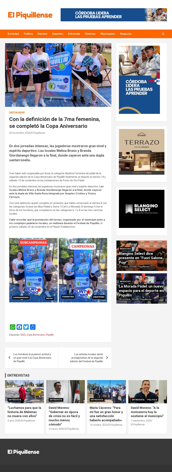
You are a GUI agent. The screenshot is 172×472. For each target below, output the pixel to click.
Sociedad (13, 33)
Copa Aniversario (36, 334)
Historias (90, 33)
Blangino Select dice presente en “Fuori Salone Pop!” (140, 258)
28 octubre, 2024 (128, 299)
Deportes (57, 33)
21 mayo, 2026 (127, 266)
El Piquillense (38, 133)
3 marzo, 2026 (56, 428)
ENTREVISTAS (18, 375)
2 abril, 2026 (14, 420)
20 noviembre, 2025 (19, 133)
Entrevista (74, 33)
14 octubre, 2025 (99, 424)
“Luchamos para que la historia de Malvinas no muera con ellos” (24, 412)
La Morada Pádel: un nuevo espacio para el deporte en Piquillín (141, 290)
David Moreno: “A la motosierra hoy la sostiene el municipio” (147, 412)
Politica (28, 33)
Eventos (42, 33)
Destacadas (17, 112)
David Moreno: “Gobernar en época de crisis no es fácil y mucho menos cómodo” (64, 416)
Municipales (108, 33)
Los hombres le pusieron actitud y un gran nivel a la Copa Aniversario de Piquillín (32, 358)
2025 (23, 334)
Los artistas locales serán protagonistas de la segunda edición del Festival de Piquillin (86, 358)
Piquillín (50, 334)
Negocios (126, 33)
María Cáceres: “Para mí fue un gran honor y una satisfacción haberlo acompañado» (106, 414)
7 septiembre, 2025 (141, 420)
